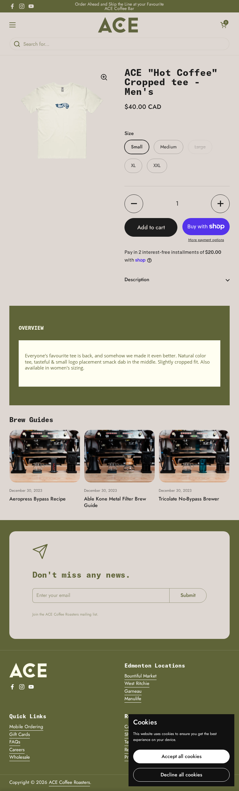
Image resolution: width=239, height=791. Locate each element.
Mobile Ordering (26, 726)
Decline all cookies (181, 774)
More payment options (206, 240)
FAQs (14, 741)
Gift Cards (19, 734)
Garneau (133, 691)
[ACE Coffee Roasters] (118, 25)
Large (200, 146)
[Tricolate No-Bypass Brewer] (194, 456)
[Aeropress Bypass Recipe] (44, 456)
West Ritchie (136, 683)
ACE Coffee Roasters (69, 782)
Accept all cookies (182, 756)
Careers (17, 749)
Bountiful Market (140, 675)
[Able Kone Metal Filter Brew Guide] (119, 456)
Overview (31, 327)
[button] (223, 25)
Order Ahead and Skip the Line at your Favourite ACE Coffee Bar (119, 6)
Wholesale (19, 757)
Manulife (132, 698)
